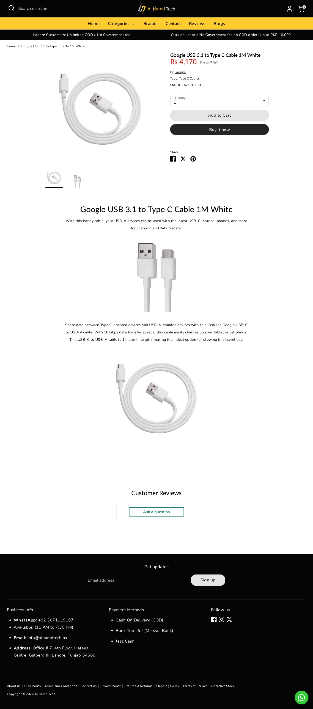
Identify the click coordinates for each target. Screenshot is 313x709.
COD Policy (32, 686)
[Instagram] (221, 619)
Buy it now (219, 129)
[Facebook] (214, 619)
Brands (150, 23)
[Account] (289, 8)
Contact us (89, 686)
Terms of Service (195, 686)
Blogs (219, 23)
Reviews (197, 23)
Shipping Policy (167, 686)
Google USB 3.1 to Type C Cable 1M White (53, 46)
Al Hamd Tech (45, 694)
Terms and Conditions (60, 686)
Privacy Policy (110, 686)
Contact (173, 23)
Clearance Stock (223, 686)
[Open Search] (11, 8)
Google (180, 72)
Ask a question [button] (156, 511)
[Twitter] (229, 619)
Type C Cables (189, 78)
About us (14, 686)
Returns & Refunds (138, 686)
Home (94, 23)
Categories (119, 23)
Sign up (207, 580)
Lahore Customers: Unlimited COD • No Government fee (81, 34)
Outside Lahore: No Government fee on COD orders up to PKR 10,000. (231, 34)
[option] (81, 35)
